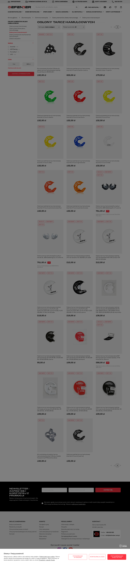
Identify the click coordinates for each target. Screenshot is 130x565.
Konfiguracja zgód (97, 557)
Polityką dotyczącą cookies (47, 556)
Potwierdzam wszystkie (117, 556)
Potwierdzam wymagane (78, 556)
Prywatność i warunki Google (47, 560)
